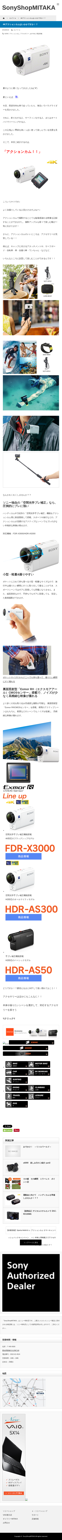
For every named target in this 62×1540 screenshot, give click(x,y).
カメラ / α (17, 30)
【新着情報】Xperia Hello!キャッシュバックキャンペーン (18, 1231)
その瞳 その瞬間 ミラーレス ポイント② (39, 1180)
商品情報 (39, 33)
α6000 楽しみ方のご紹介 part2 (36, 1163)
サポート (35, 1515)
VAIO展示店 (7, 1515)
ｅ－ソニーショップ (39, 1511)
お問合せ (6, 1523)
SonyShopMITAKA (29, 1536)
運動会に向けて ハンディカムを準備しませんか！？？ (39, 1196)
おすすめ (33, 33)
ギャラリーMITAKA (10, 1519)
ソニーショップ (9, 1511)
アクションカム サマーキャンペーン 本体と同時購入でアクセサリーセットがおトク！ (43, 1231)
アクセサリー (24, 33)
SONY (6, 33)
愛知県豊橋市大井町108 (10, 1350)
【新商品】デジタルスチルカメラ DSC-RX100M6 (39, 1212)
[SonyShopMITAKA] (28, 7)
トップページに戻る (31, 1242)
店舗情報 (35, 1519)
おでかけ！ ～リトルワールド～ (37, 1147)
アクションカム (14, 33)
